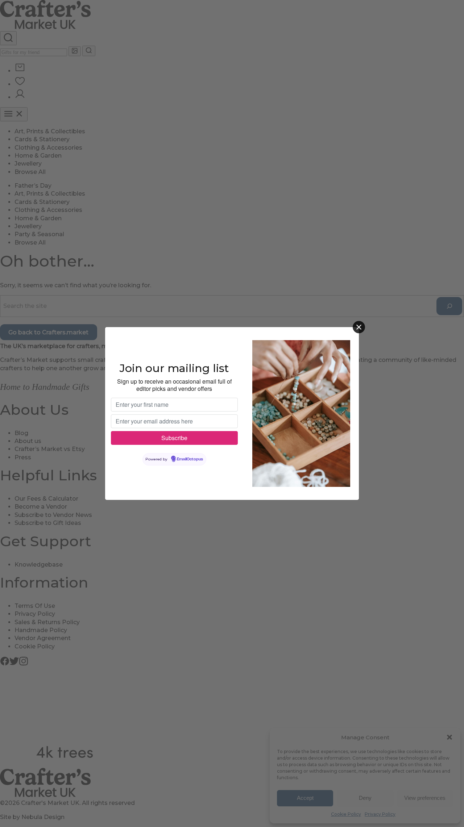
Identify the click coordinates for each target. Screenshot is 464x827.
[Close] (359, 327)
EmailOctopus (190, 459)
